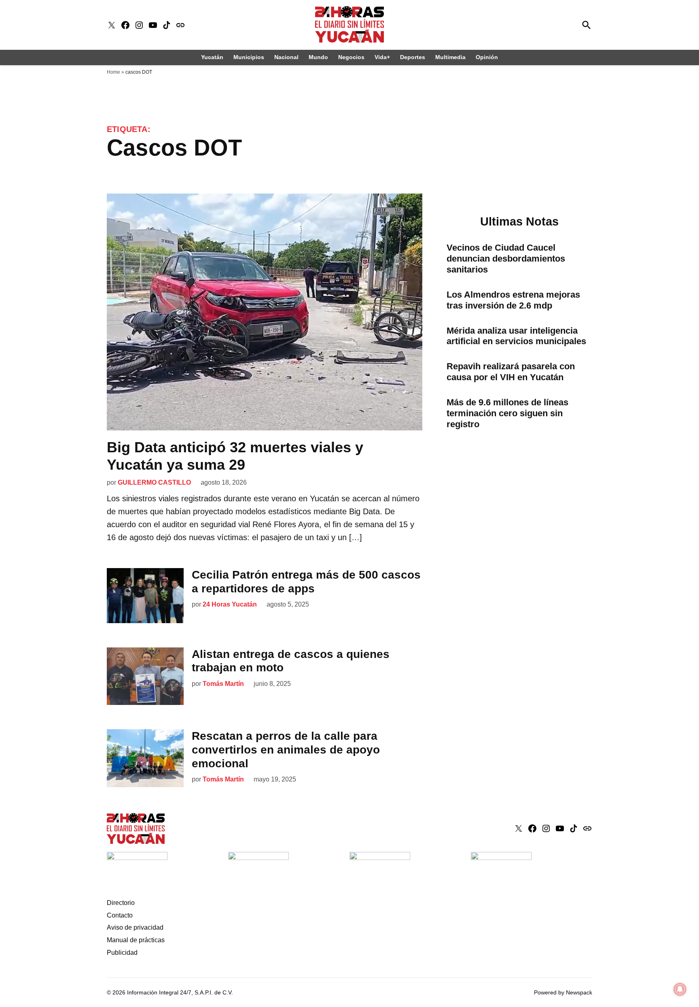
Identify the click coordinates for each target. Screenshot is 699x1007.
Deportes (412, 57)
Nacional (286, 57)
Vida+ (382, 57)
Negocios (351, 57)
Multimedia (450, 57)
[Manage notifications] (680, 989)
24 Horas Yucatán (230, 604)
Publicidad (122, 952)
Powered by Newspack (563, 992)
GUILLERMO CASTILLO (154, 482)
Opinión (487, 57)
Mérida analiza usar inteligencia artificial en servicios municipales (516, 336)
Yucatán (212, 57)
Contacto (120, 915)
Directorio (121, 902)
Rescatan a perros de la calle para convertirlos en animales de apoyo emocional (286, 749)
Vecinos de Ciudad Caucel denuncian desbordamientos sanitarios (506, 259)
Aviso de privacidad (135, 927)
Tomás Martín (223, 683)
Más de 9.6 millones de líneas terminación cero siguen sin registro (507, 413)
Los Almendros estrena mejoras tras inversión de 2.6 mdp (513, 300)
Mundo (318, 57)
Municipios (248, 57)
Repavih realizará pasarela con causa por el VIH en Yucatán (511, 371)
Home (113, 72)
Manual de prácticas (136, 940)
